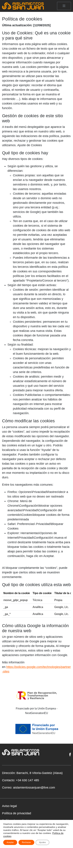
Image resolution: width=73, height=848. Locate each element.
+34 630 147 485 (27, 780)
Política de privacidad (16, 813)
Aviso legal (9, 806)
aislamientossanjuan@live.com (34, 787)
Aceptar (10, 842)
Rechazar (26, 842)
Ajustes (42, 842)
